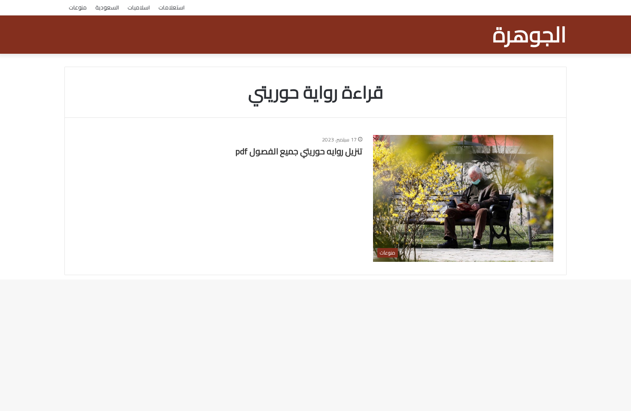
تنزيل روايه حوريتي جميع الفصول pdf (299, 151)
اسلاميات (138, 7)
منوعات (78, 7)
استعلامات (171, 7)
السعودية (107, 7)
